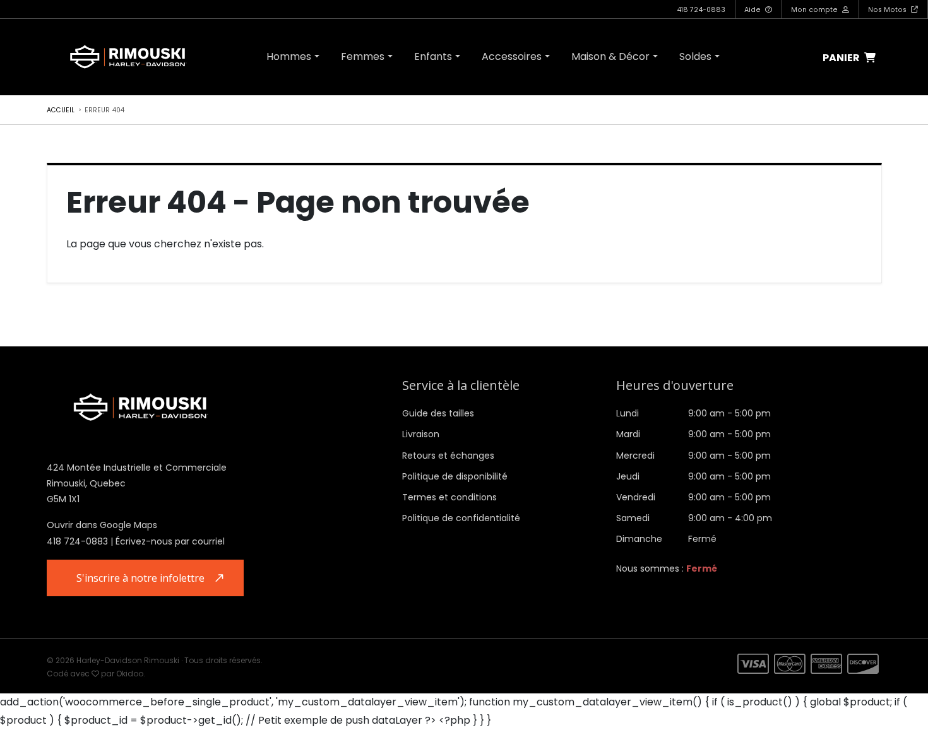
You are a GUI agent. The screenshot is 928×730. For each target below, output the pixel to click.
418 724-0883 (701, 10)
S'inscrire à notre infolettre (140, 578)
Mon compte (815, 10)
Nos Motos (888, 10)
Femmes (362, 56)
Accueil (61, 110)
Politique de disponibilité (455, 476)
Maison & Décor (610, 56)
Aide (753, 10)
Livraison (420, 434)
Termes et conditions (449, 497)
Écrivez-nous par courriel (170, 541)
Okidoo (129, 673)
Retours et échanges (448, 455)
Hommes (288, 56)
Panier (842, 58)
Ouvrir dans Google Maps (102, 525)
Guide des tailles (438, 413)
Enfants (433, 56)
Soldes (695, 56)
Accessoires (512, 56)
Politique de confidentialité (461, 518)
